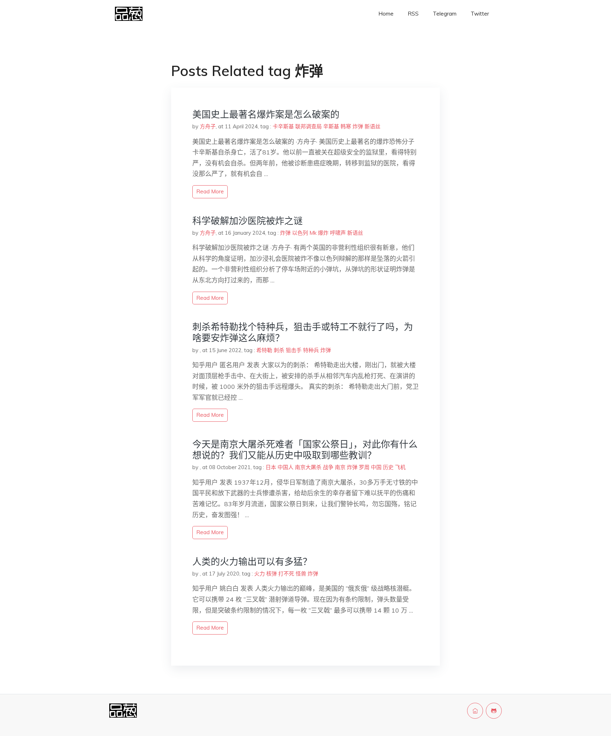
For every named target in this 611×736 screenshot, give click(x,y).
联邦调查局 (308, 126)
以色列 (300, 232)
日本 (271, 467)
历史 (388, 467)
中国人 (285, 467)
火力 (259, 573)
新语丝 (372, 126)
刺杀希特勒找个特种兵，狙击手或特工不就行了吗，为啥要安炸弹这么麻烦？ (302, 332)
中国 (376, 467)
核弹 (271, 573)
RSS (413, 13)
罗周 (364, 467)
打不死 (286, 573)
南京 (340, 467)
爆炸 (323, 232)
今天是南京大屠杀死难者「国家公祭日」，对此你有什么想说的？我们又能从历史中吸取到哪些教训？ (305, 449)
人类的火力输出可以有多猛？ (252, 561)
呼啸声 (338, 232)
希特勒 (264, 350)
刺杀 (279, 350)
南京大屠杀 (308, 467)
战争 (328, 467)
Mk (312, 232)
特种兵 (311, 350)
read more (210, 191)
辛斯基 (331, 126)
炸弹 (358, 126)
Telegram (444, 13)
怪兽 (301, 573)
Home (386, 13)
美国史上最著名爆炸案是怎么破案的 (265, 114)
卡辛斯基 (283, 126)
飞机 (400, 467)
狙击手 (294, 350)
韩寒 (346, 126)
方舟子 (208, 126)
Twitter (480, 13)
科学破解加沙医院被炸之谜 (247, 221)
